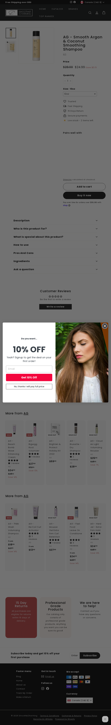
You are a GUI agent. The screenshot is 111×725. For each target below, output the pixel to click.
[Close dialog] (104, 326)
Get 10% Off (29, 377)
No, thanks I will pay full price (29, 386)
